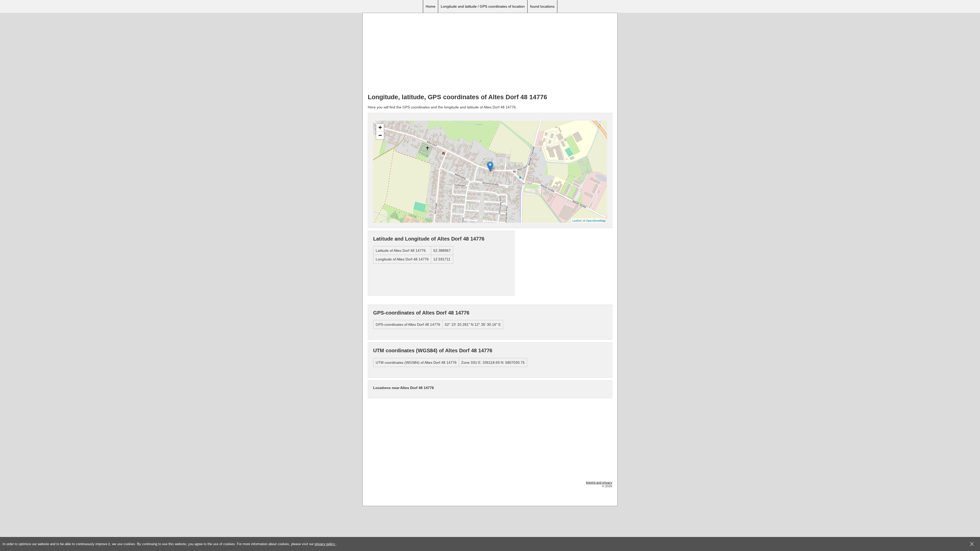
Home (430, 6)
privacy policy (325, 544)
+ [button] (380, 127)
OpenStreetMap (596, 220)
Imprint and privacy (599, 482)
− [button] (380, 135)
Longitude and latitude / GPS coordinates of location (483, 6)
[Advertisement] (490, 54)
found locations (542, 6)
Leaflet (576, 220)
